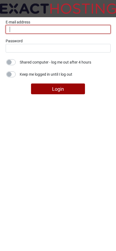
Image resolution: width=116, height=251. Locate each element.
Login (58, 89)
